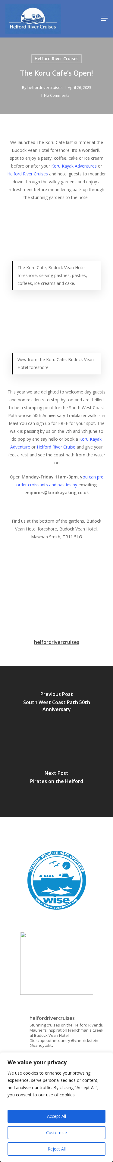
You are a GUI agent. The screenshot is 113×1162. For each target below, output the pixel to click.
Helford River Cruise (56, 447)
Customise (56, 1132)
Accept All (56, 1116)
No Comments (57, 95)
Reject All (57, 1149)
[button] (104, 19)
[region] (56, 1107)
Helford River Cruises (56, 58)
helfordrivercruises (45, 87)
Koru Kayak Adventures (74, 166)
